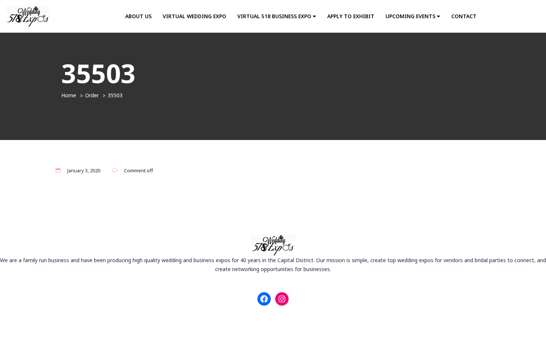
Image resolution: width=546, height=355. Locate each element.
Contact (464, 16)
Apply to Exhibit (350, 16)
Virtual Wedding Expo (194, 16)
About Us (138, 16)
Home (68, 95)
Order (92, 95)
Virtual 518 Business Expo (275, 16)
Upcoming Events (411, 16)
